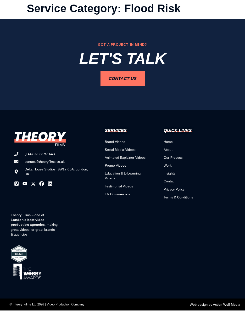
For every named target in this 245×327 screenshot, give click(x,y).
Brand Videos (115, 142)
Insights (169, 173)
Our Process (173, 157)
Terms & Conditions (178, 197)
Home (168, 142)
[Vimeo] (16, 183)
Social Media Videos (120, 150)
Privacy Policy (174, 189)
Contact (169, 181)
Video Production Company (65, 304)
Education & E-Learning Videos (123, 175)
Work (168, 165)
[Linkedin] (50, 183)
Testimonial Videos (119, 186)
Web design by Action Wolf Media (215, 304)
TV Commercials (117, 194)
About (168, 150)
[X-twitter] (33, 183)
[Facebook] (41, 183)
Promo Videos (115, 165)
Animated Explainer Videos (125, 157)
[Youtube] (24, 183)
